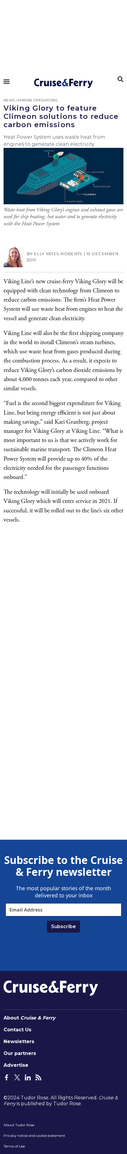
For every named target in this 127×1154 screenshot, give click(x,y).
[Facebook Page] (6, 1077)
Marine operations (37, 100)
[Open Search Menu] (120, 79)
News (9, 100)
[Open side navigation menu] (6, 82)
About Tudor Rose (19, 1125)
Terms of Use (14, 1146)
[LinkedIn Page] (28, 1077)
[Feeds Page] (38, 1077)
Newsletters (19, 1041)
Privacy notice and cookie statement (34, 1135)
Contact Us (17, 1029)
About (30, 1018)
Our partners (20, 1053)
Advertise (16, 1065)
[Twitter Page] (17, 1077)
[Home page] (63, 83)
